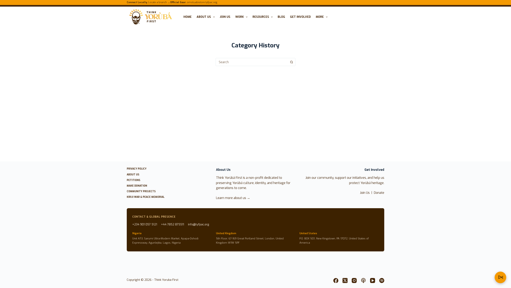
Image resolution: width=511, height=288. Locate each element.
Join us (225, 17)
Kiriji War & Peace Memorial (145, 197)
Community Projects (141, 191)
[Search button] (291, 62)
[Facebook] (335, 280)
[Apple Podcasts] (363, 280)
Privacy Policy (137, 168)
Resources (261, 17)
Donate (379, 193)
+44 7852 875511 (172, 224)
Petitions (133, 180)
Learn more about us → (233, 198)
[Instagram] (354, 280)
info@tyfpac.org (198, 224)
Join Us (365, 193)
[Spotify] (381, 280)
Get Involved (300, 17)
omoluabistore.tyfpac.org (193, 2)
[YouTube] (372, 280)
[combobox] (252, 62)
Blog (281, 17)
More (320, 17)
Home (187, 17)
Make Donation (137, 185)
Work (239, 17)
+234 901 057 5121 (144, 224)
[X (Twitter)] (345, 280)
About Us (204, 17)
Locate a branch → (148, 2)
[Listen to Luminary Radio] (500, 277)
